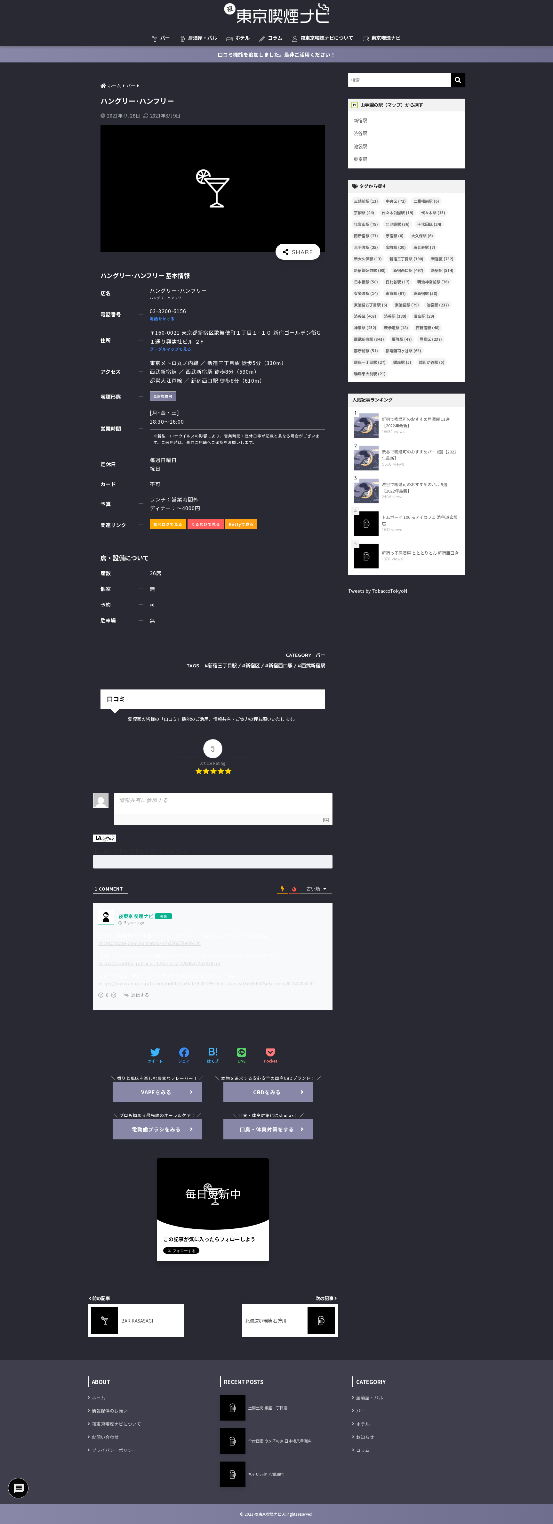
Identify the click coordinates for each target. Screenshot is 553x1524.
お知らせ (365, 1437)
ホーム (98, 1397)
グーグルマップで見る (170, 349)
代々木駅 (433, 212)
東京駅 (360, 159)
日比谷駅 (398, 281)
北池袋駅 (398, 224)
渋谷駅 (360, 133)
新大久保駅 (368, 258)
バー (165, 37)
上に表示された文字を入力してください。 (141, 851)
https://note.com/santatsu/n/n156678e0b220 (149, 943)
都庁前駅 (366, 350)
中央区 (396, 201)
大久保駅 (422, 235)
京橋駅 (364, 212)
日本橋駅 (366, 281)
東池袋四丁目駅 (370, 304)
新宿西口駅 (280, 666)
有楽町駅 (366, 293)
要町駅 (402, 339)
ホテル (242, 37)
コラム (275, 37)
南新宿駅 (366, 235)
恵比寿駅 (424, 247)
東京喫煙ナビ (386, 37)
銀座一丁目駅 (370, 362)
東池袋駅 (407, 304)
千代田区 (429, 224)
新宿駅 (360, 120)
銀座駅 (402, 362)
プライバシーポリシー (114, 1450)
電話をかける (162, 318)
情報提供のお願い (110, 1410)
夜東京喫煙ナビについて (327, 37)
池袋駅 (360, 146)
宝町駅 (396, 247)
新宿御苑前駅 (370, 270)
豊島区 (431, 339)
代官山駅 (366, 224)
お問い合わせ (105, 1437)
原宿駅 (395, 235)
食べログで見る (167, 524)
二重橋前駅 (426, 201)
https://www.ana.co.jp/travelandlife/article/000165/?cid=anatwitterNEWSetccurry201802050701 (207, 983)
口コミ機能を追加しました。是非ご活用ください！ (276, 54)
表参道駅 (396, 327)
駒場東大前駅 (370, 373)
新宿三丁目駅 (222, 666)
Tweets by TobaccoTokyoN (377, 590)
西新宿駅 (428, 327)
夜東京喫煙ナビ (136, 916)
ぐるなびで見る (205, 524)
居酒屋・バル (202, 37)
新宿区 (252, 666)
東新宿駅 (425, 293)
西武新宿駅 (313, 666)
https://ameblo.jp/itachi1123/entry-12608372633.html (159, 963)
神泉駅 (365, 327)
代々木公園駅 (397, 212)
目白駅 (424, 316)
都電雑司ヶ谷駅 (403, 350)
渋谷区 (365, 316)
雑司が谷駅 (432, 362)
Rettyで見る (241, 524)
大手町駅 (366, 247)
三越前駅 (366, 201)
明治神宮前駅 (433, 281)
